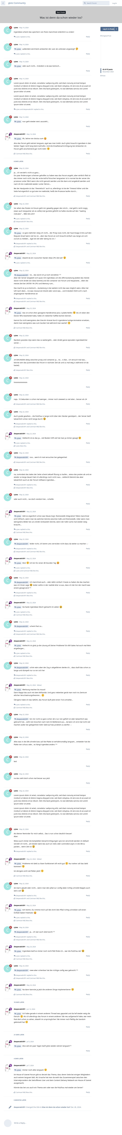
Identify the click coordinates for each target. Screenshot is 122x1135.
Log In (114, 3)
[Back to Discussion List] (3, 3)
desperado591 (22, 275)
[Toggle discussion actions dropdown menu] (116, 29)
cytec (19, 49)
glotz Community (17, 3)
